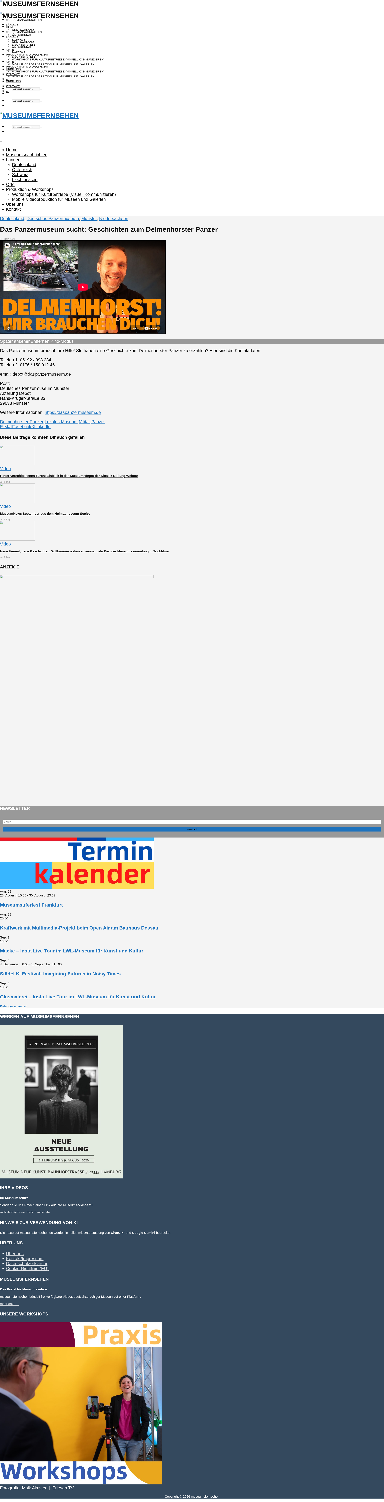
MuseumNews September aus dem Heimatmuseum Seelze (45, 513)
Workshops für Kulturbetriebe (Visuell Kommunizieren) (58, 59)
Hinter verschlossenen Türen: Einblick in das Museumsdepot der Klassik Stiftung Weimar (69, 476)
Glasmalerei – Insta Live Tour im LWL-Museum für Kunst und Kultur (78, 996)
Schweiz (18, 51)
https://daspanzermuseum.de (73, 412)
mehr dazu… (9, 1304)
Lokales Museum (61, 421)
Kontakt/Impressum (25, 1258)
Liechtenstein (23, 56)
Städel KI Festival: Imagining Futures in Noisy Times (60, 973)
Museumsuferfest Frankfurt (31, 905)
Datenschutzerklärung (27, 1263)
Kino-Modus (61, 341)
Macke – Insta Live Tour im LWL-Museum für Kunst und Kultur (71, 951)
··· (7, 91)
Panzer (98, 421)
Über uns (13, 81)
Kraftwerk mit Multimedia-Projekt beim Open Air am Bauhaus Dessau (80, 928)
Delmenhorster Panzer (22, 421)
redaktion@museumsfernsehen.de (25, 1212)
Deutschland (23, 41)
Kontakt (13, 86)
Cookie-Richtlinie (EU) (27, 1268)
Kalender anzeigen (13, 1006)
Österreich (21, 34)
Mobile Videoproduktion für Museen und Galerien (53, 64)
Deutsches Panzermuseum (53, 218)
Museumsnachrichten (24, 19)
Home (10, 27)
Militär (84, 421)
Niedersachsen (113, 218)
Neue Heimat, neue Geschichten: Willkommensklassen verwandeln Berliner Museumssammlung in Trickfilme (84, 551)
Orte (10, 49)
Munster (89, 218)
